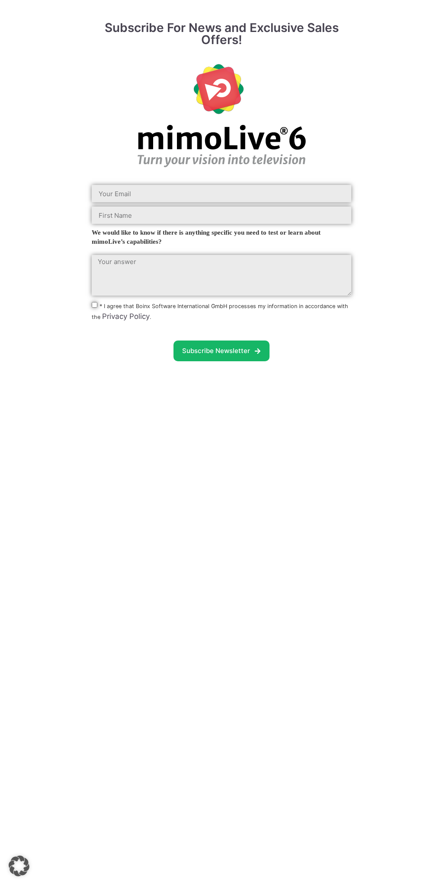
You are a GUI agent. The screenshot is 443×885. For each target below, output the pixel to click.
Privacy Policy (126, 316)
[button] (19, 866)
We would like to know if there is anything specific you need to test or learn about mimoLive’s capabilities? (206, 237)
